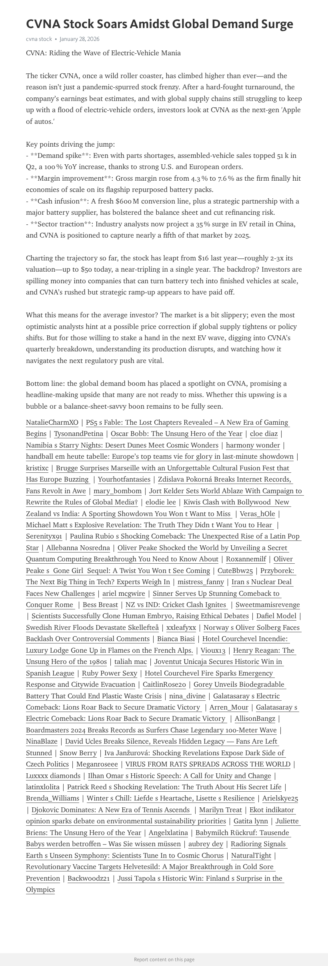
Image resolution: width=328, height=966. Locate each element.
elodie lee (161, 502)
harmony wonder (253, 445)
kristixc (37, 468)
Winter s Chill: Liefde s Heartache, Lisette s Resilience (171, 798)
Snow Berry (78, 752)
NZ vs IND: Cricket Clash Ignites (177, 604)
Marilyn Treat (220, 809)
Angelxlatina (168, 832)
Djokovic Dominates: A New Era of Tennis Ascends (112, 809)
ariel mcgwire (123, 593)
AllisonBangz (255, 718)
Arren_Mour (229, 707)
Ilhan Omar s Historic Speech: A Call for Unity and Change (179, 775)
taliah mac (130, 661)
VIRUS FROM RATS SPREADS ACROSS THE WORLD (208, 764)
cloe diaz (264, 433)
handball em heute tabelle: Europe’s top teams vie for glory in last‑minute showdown (160, 456)
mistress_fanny (201, 581)
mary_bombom (118, 490)
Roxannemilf (246, 559)
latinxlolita (43, 786)
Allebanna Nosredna (78, 547)
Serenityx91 (44, 536)
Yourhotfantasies (124, 479)
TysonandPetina (78, 433)
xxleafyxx (181, 627)
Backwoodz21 (89, 878)
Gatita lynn (251, 821)
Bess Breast (100, 604)
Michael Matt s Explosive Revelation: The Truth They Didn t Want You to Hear (150, 524)
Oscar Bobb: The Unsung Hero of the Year (176, 433)
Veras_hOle (257, 513)
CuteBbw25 (235, 570)
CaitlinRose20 (164, 684)
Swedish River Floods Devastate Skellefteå (92, 627)
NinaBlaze (42, 741)
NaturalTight (251, 855)
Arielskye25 (280, 798)
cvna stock (39, 38)
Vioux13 (213, 650)
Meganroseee (97, 764)
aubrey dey (205, 843)
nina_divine (187, 696)
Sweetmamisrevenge (268, 604)
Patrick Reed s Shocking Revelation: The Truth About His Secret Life (174, 786)
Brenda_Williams (52, 798)
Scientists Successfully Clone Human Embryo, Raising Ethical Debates (140, 615)
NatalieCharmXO (52, 422)
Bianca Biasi (176, 638)
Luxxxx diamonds (53, 775)
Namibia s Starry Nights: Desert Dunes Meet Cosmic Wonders (122, 445)
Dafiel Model (276, 615)
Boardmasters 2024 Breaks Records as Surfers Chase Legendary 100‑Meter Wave (151, 730)
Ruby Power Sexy (109, 673)
